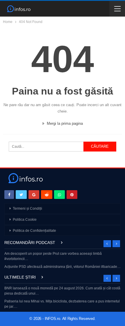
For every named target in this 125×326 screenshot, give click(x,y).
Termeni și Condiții (27, 208)
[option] (62, 260)
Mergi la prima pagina (64, 123)
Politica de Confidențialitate (34, 231)
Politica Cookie (25, 220)
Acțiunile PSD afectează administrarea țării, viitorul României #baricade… (62, 267)
